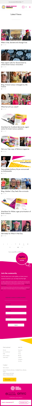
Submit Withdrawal (26, 400)
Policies (19, 400)
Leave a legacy (6, 355)
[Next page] (22, 247)
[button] (23, 7)
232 (18, 247)
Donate (4, 350)
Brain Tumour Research (17, 397)
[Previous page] (3, 244)
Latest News (5, 357)
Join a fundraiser (6, 351)
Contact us (4, 400)
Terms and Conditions (12, 400)
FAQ (4, 353)
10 (27, 244)
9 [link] (23, 244)
